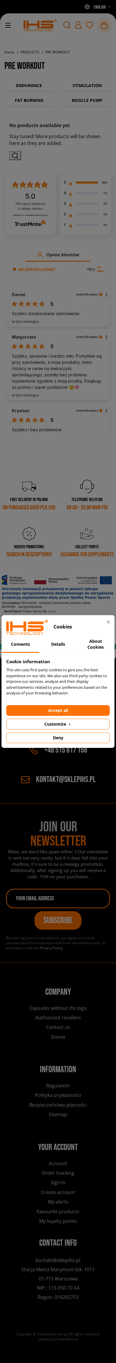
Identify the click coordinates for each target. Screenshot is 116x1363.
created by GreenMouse (58, 1339)
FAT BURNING (29, 100)
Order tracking (58, 1173)
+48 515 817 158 (65, 750)
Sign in (58, 1182)
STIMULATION (87, 85)
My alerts (58, 1201)
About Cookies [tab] (95, 644)
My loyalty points (58, 1221)
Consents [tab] (20, 644)
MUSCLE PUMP (87, 100)
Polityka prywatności (58, 1095)
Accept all (58, 710)
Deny (58, 737)
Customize (55, 724)
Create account (58, 1192)
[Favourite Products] (89, 25)
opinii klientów (30, 206)
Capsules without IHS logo (58, 1008)
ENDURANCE (29, 85)
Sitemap (58, 1114)
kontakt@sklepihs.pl (66, 779)
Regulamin (58, 1085)
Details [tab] (58, 644)
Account (58, 1163)
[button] (67, 25)
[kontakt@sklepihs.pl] (40, 25)
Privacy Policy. (51, 947)
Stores (58, 1037)
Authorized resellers (58, 1017)
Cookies (58, 1047)
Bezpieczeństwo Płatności (58, 1105)
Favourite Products (58, 1211)
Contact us (58, 1027)
